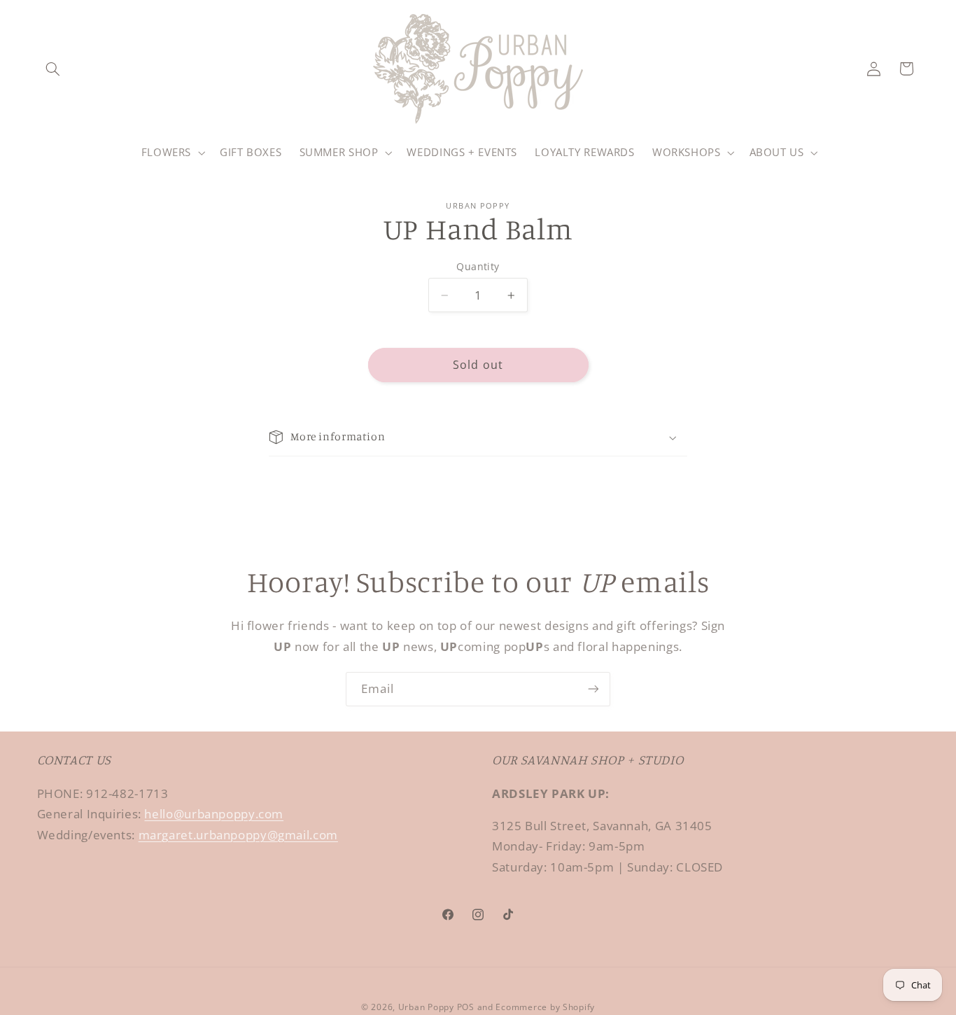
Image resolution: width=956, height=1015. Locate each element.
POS (466, 1007)
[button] (53, 68)
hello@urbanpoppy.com (213, 814)
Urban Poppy (426, 1007)
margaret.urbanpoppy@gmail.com (238, 835)
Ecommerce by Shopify (545, 1007)
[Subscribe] (593, 689)
